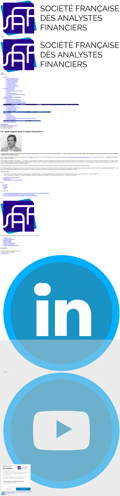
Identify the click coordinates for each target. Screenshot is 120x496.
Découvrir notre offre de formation (13, 100)
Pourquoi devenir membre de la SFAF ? (9, 125)
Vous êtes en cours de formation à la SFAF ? (16, 94)
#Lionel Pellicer (6, 178)
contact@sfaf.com (4, 253)
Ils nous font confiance (11, 110)
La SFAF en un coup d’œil (12, 78)
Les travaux (8, 114)
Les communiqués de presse (12, 85)
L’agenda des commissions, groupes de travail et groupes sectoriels (20, 118)
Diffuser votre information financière (11, 245)
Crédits (4, 494)
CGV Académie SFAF (8, 493)
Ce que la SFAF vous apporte (12, 107)
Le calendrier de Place (11, 108)
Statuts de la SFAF (7, 240)
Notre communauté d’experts (12, 79)
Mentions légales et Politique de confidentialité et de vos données (17, 491)
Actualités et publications (8, 239)
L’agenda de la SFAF (10, 87)
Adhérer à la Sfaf (7, 238)
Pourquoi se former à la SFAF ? (13, 99)
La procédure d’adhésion (11, 93)
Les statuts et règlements (11, 84)
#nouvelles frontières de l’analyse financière (12, 180)
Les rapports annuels (10, 83)
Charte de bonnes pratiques (9, 243)
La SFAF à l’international (11, 80)
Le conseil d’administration (12, 82)
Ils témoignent (9, 95)
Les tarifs (8, 92)
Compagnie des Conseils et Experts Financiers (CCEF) (79, 157)
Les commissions (10, 115)
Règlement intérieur (7, 241)
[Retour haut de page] (1, 198)
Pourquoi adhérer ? (10, 89)
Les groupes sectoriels (11, 117)
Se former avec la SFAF (8, 244)
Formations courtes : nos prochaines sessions (16, 102)
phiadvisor (31, 157)
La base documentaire (11, 119)
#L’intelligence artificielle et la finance (11, 177)
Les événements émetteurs (12, 109)
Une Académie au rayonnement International (16, 103)
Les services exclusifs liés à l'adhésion (14, 90)
